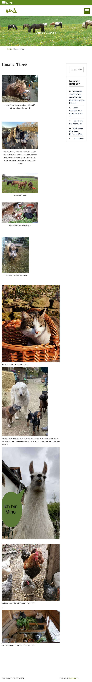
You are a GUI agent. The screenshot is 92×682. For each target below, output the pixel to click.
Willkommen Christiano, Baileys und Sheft (76, 131)
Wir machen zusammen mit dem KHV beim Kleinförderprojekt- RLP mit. (77, 97)
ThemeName (73, 678)
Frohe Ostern (78, 138)
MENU (10, 3)
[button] (4, 3)
